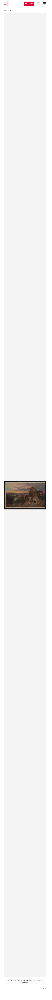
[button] (44, 988)
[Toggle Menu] (44, 4)
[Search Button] (38, 4)
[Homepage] (6, 3)
